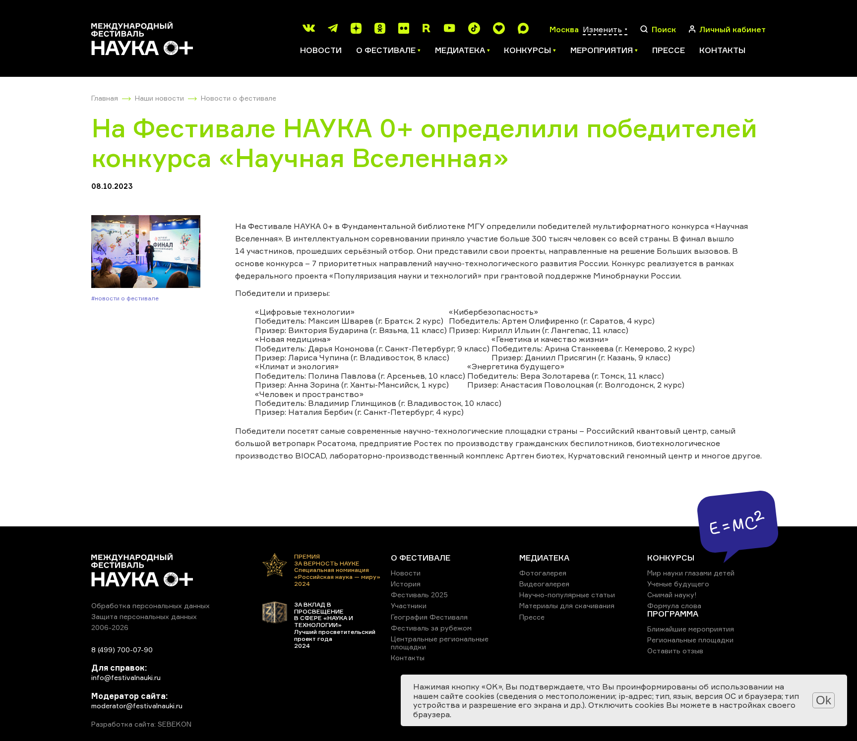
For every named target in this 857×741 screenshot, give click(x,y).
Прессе (668, 50)
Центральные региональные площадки (440, 642)
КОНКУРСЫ (670, 558)
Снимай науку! (672, 594)
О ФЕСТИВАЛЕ (420, 558)
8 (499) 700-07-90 (122, 649)
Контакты (722, 50)
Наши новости (159, 98)
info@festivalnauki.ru (126, 677)
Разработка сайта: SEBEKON (141, 724)
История (406, 583)
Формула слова (674, 605)
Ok (823, 700)
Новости (321, 50)
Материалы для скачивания (566, 605)
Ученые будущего (678, 583)
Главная (104, 98)
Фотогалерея (542, 573)
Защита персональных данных (144, 616)
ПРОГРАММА (672, 614)
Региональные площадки (690, 639)
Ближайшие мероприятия (690, 629)
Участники (409, 605)
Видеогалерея (544, 583)
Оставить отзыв (675, 650)
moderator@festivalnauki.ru (137, 705)
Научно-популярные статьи (567, 594)
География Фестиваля (429, 617)
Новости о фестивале (238, 98)
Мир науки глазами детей (691, 573)
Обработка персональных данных (150, 605)
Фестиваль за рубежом (431, 628)
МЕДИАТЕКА (544, 558)
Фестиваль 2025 (419, 594)
